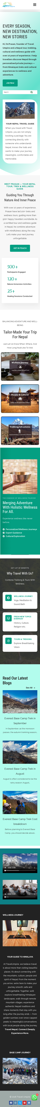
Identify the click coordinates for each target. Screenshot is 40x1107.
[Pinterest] (25, 1103)
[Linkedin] (29, 1103)
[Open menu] (34, 4)
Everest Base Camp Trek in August (20, 771)
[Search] (31, 92)
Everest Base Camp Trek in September (20, 721)
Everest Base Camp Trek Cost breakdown (20, 821)
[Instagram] (15, 1103)
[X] (20, 1103)
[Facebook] (11, 1103)
